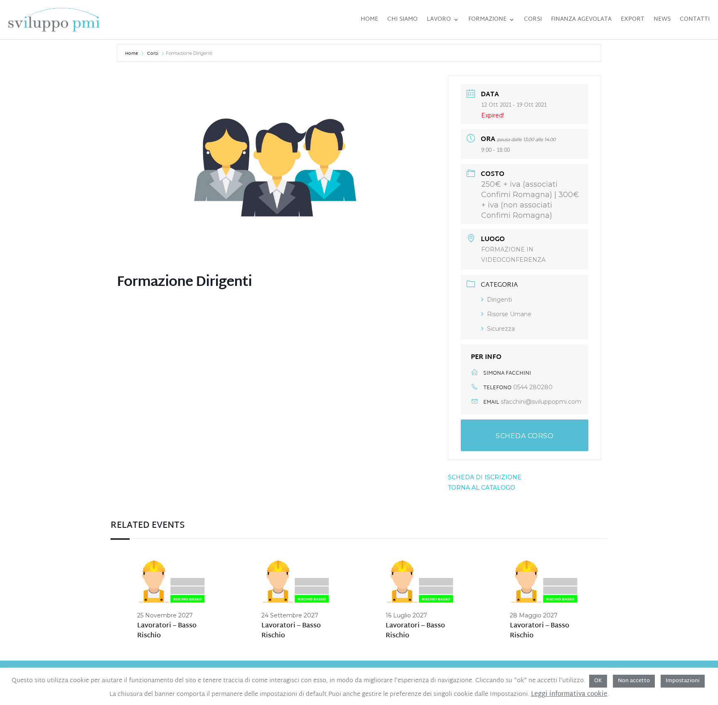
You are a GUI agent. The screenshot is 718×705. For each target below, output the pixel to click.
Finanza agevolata (581, 19)
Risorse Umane (509, 314)
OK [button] (598, 681)
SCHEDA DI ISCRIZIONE (484, 477)
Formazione (487, 19)
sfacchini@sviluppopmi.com (541, 401)
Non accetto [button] (634, 681)
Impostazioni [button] (683, 681)
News (662, 19)
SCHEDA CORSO (524, 436)
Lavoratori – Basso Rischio (167, 631)
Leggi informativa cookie (569, 695)
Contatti (695, 19)
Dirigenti (499, 299)
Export (632, 19)
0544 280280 (533, 387)
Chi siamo (402, 19)
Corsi (533, 19)
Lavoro (439, 19)
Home (369, 19)
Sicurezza (501, 328)
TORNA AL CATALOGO (481, 487)
